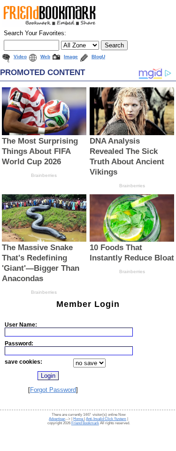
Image (71, 56)
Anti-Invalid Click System (106, 419)
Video (20, 56)
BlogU (98, 56)
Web (45, 56)
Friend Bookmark (85, 423)
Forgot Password (53, 389)
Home (78, 419)
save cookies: (23, 362)
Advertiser (57, 419)
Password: (19, 343)
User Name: (21, 324)
